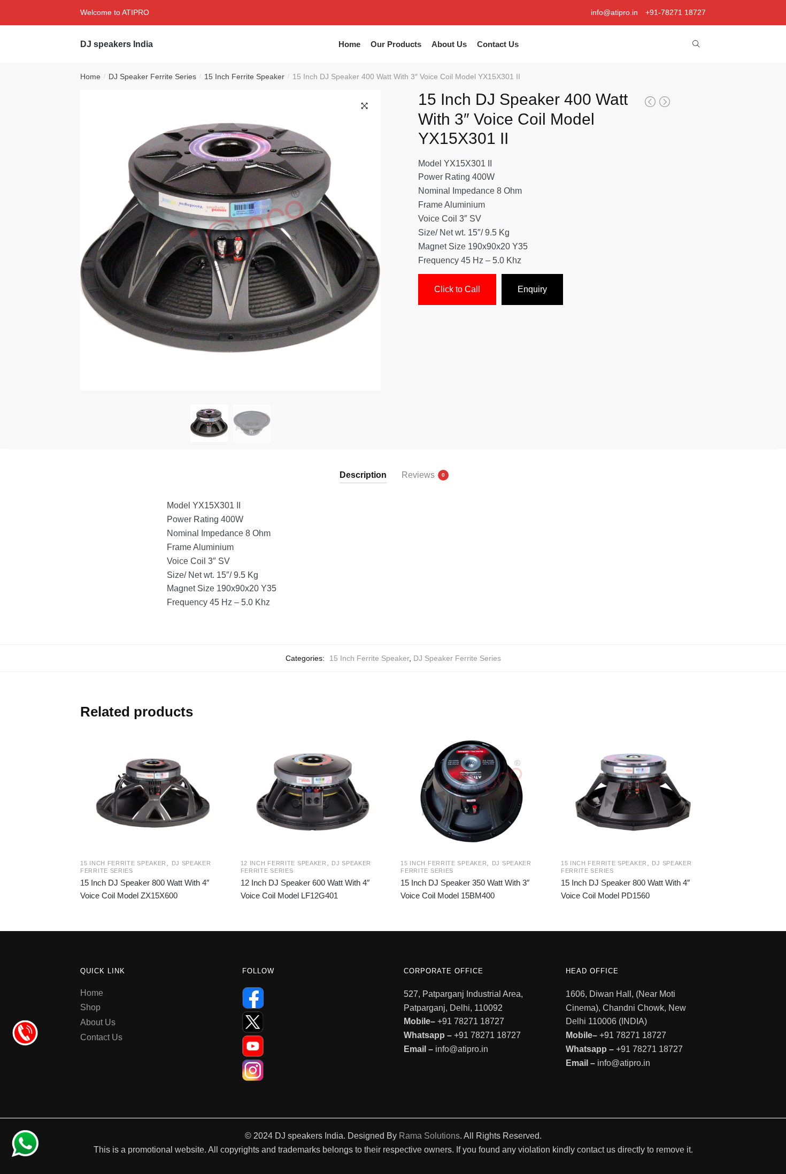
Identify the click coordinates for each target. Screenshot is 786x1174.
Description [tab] (363, 474)
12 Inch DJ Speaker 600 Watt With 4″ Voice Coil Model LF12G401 (305, 889)
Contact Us (101, 1037)
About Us (97, 1022)
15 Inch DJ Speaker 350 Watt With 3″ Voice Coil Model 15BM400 (464, 889)
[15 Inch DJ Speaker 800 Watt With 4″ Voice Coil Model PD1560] (633, 792)
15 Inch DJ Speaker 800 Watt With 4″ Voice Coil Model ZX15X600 (144, 889)
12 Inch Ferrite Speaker (284, 863)
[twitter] (312, 1022)
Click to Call (457, 289)
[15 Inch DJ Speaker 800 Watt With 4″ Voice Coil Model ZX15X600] (152, 792)
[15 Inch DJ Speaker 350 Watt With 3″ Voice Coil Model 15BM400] (472, 792)
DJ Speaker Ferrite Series (152, 76)
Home (90, 76)
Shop (90, 1007)
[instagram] (312, 1070)
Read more (152, 913)
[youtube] (312, 1046)
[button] (364, 106)
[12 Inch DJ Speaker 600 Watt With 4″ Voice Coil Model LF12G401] (313, 792)
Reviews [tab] (418, 474)
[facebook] (312, 998)
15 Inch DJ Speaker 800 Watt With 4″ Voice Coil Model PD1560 (625, 889)
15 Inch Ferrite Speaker (244, 76)
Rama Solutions (429, 1135)
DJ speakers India (116, 44)
